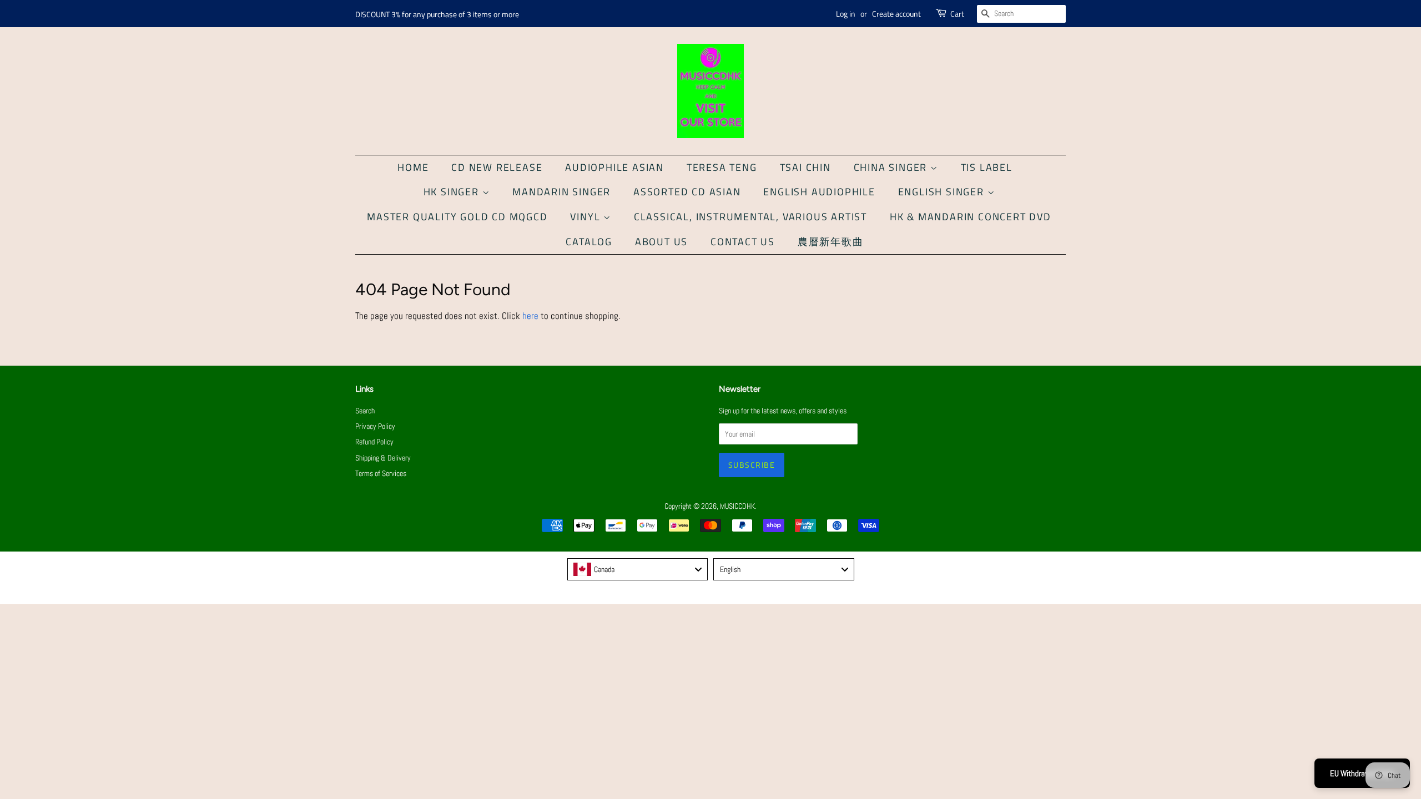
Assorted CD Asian (687, 191)
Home (413, 167)
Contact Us (742, 241)
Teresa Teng (722, 167)
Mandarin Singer (561, 191)
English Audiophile (819, 191)
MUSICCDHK (737, 506)
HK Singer (453, 191)
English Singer (942, 191)
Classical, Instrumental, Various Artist (750, 216)
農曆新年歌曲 (831, 241)
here (530, 316)
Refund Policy (374, 442)
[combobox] (637, 569)
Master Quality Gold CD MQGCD (457, 216)
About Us (661, 241)
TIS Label (986, 167)
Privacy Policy (375, 426)
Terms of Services (380, 473)
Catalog (589, 241)
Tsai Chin (805, 167)
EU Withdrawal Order (1362, 773)
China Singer (892, 167)
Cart (957, 13)
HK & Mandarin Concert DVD (970, 216)
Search (365, 411)
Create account (896, 13)
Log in (845, 13)
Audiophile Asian (614, 167)
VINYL (586, 216)
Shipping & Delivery (383, 458)
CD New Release (496, 167)
